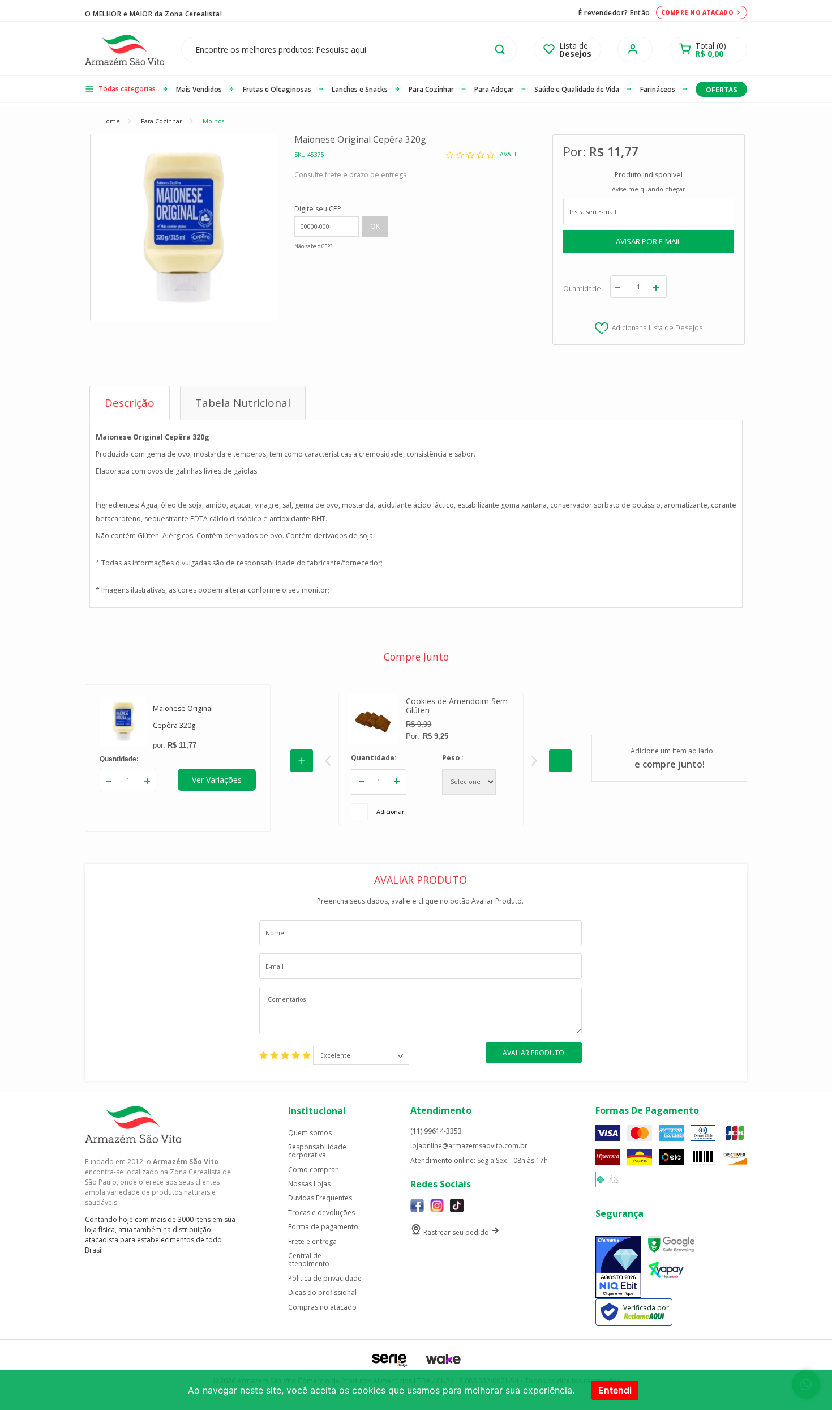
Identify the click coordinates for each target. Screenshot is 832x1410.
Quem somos (310, 1133)
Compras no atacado (322, 1307)
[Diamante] (618, 1267)
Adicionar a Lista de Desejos (657, 328)
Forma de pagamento (323, 1227)
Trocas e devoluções (321, 1213)
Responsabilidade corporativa (317, 1151)
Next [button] (534, 760)
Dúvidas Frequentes (320, 1198)
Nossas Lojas (309, 1184)
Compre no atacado (697, 12)
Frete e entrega (312, 1242)
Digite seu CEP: (318, 209)
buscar (499, 49)
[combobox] (361, 1055)
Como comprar (313, 1170)
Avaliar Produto (533, 1053)
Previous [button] (328, 760)
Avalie (510, 154)
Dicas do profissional (322, 1293)
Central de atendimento (308, 1260)
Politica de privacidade (325, 1279)
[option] (431, 759)
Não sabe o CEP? (313, 246)
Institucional (317, 1111)
